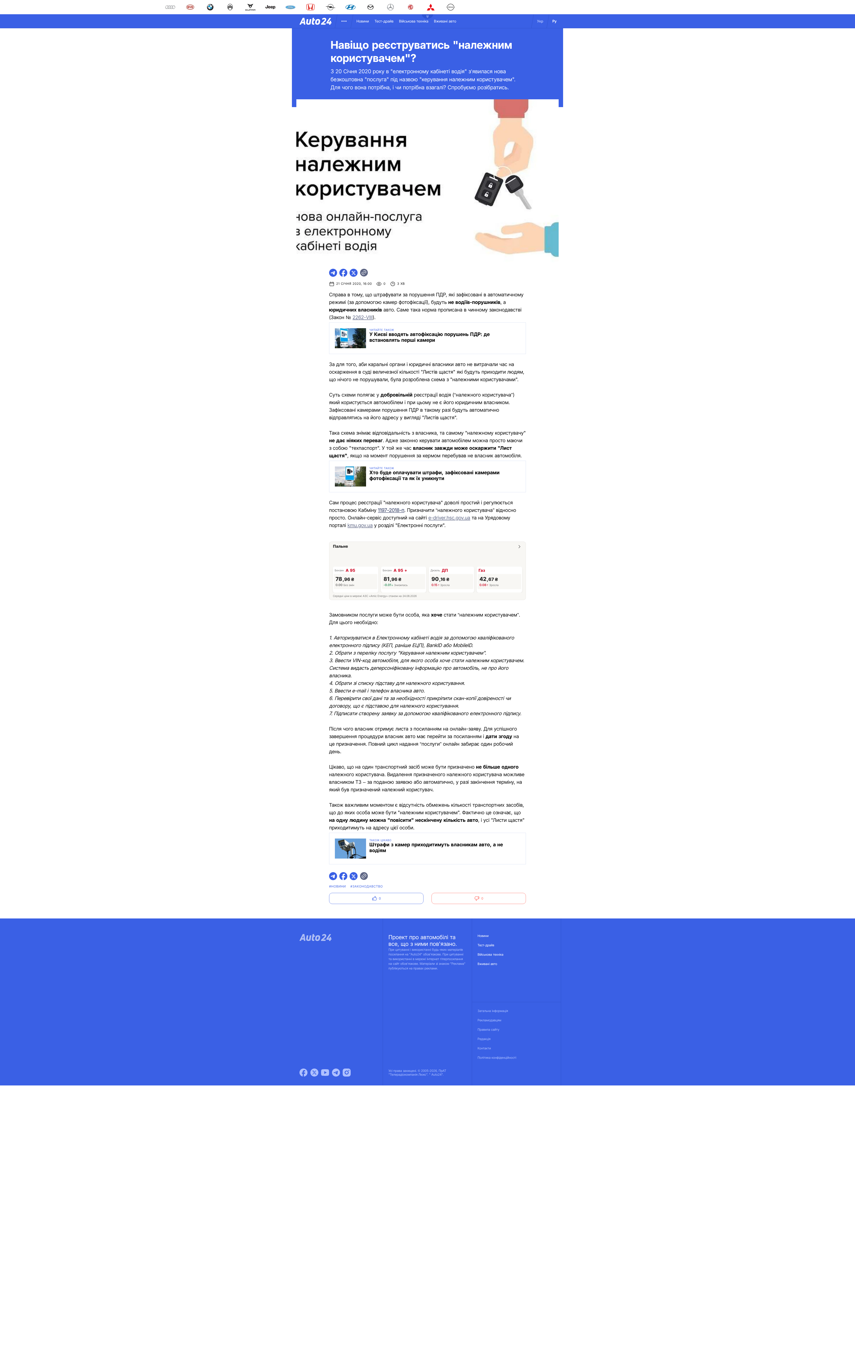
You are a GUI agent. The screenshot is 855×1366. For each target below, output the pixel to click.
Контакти (484, 1048)
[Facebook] (303, 1073)
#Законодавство (366, 886)
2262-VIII (362, 317)
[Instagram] (347, 1073)
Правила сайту (488, 1030)
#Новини (337, 886)
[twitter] (354, 273)
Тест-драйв (384, 21)
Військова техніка (413, 21)
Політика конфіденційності (497, 1058)
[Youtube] (325, 1073)
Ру (554, 21)
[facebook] (343, 273)
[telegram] (333, 273)
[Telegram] (336, 1073)
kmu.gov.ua (360, 525)
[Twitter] (314, 1073)
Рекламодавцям (489, 1020)
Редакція (484, 1039)
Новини (362, 21)
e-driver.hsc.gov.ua (449, 518)
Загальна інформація (493, 1011)
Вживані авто (445, 21)
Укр (540, 21)
